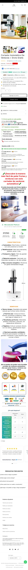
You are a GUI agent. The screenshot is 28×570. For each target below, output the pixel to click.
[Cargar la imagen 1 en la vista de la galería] (6, 49)
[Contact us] (25, 562)
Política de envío (9, 567)
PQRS (4, 520)
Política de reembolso (8, 505)
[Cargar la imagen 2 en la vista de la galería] (14, 49)
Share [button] (3, 440)
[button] (2, 5)
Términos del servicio (7, 502)
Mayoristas (5, 528)
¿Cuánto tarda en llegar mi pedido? (8, 474)
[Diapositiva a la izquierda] (1, 50)
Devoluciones (6, 514)
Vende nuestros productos (9, 531)
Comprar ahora (14, 99)
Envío (2, 65)
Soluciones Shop (8, 563)
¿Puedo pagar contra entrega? (7, 477)
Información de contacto (18, 567)
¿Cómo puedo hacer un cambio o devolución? (11, 484)
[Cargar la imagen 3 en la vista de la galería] (21, 49)
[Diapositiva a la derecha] (26, 50)
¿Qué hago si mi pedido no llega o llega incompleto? (13, 487)
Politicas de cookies (7, 517)
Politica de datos (6, 508)
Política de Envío (6, 511)
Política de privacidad (10, 565)
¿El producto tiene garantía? (7, 481)
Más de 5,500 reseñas (16, 60)
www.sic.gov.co (14, 563)
